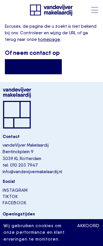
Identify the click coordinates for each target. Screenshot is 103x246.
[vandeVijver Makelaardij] (51, 10)
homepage (49, 39)
